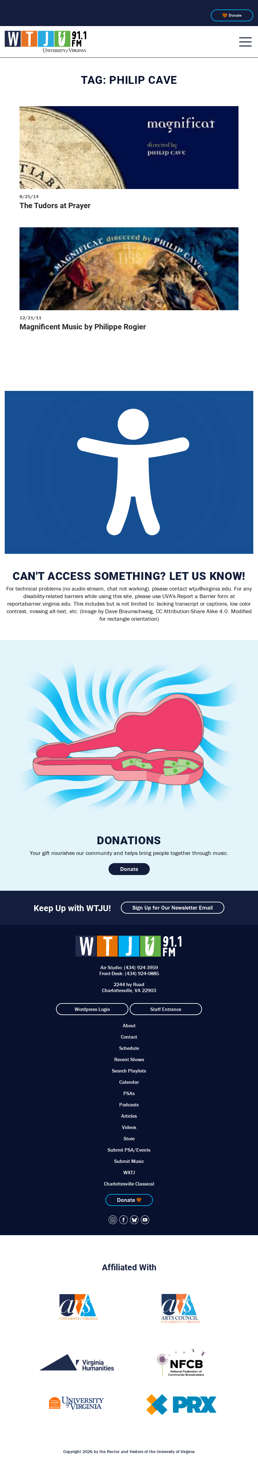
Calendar (129, 1082)
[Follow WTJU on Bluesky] (134, 1219)
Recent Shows (129, 1059)
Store (129, 1138)
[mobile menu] (245, 42)
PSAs (129, 1093)
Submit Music (129, 1161)
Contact (129, 1037)
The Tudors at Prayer (55, 205)
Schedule (129, 1048)
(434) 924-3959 (141, 967)
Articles (129, 1116)
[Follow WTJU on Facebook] (123, 1219)
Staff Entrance (165, 1009)
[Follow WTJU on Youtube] (145, 1219)
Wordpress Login (92, 1009)
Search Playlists (129, 1070)
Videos (129, 1127)
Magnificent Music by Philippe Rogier (83, 327)
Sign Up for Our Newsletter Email (172, 907)
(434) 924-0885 (142, 973)
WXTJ (129, 1172)
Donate (235, 15)
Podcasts (129, 1104)
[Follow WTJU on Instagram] (113, 1219)
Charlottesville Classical (129, 1184)
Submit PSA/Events (129, 1150)
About (129, 1025)
